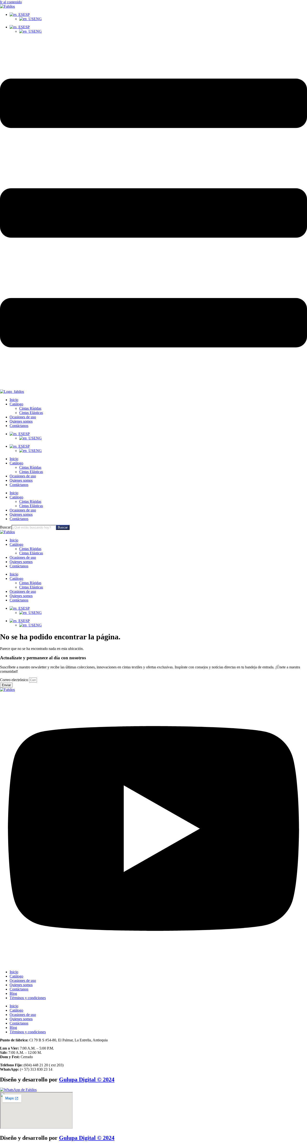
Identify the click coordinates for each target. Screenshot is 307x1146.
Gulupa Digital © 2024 (86, 1079)
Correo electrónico (14, 680)
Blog (13, 993)
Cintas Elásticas (31, 472)
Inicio (14, 459)
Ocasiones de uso (23, 476)
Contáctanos (19, 485)
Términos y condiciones (28, 998)
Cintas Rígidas (30, 467)
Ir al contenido (11, 2)
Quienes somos (21, 480)
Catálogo (16, 463)
